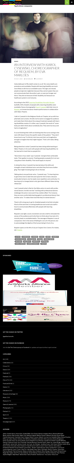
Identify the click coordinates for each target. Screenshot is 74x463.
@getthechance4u (8, 336)
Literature (6, 390)
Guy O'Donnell (22, 442)
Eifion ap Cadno (7, 439)
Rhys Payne (53, 451)
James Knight (65, 442)
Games (5, 387)
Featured (5, 373)
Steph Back (16, 454)
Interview (45, 241)
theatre (43, 243)
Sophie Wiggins (7, 454)
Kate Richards (31, 446)
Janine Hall (13, 444)
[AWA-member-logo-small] (29, 282)
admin (5, 433)
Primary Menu (71, 2)
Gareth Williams (61, 440)
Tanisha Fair (40, 454)
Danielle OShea (56, 437)
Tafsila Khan (23, 454)
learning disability (33, 243)
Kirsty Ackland (18, 447)
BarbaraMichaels (58, 433)
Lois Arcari (61, 447)
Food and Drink (7, 383)
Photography (7, 408)
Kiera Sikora (57, 446)
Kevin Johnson (49, 446)
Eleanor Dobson (17, 439)
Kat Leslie (14, 446)
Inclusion (18, 241)
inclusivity (27, 241)
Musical (5, 401)
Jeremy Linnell (22, 444)
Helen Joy (50, 442)
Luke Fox (23, 449)
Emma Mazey (22, 440)
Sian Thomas (61, 453)
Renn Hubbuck (37, 451)
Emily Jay (14, 440)
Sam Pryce (17, 453)
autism (18, 236)
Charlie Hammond (8, 437)
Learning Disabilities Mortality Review (41, 102)
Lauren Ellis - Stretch (30, 447)
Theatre (5, 418)
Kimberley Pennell (8, 447)
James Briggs (57, 442)
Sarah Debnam (33, 453)
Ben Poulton (16, 435)
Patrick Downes (17, 451)
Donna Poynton (66, 437)
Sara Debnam (25, 453)
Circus (5, 366)
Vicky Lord (55, 454)
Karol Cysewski (41, 107)
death (48, 236)
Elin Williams (27, 439)
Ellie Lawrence (48, 439)
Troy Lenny (48, 454)
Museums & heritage (9, 394)
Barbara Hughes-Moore (45, 433)
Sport (4, 415)
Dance (16, 61)
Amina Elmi (19, 433)
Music (5, 397)
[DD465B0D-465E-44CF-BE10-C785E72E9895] (37, 313)
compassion (26, 236)
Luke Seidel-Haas (32, 449)
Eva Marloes (29, 79)
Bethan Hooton (41, 435)
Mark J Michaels (42, 449)
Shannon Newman (51, 453)
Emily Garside (7, 440)
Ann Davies (34, 433)
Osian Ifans (61, 449)
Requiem (17, 109)
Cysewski (34, 236)
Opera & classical (8, 404)
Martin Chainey (52, 449)
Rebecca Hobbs (27, 451)
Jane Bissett (6, 444)
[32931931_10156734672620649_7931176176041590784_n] (35, 298)
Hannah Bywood (32, 442)
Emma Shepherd (31, 440)
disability (55, 236)
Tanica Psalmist (31, 454)
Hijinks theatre (49, 239)
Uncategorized (7, 422)
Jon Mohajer (36, 444)
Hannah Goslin (41, 442)
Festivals (5, 376)
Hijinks (40, 239)
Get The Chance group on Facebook (18, 347)
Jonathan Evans (45, 444)
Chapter (19, 230)
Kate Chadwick (21, 446)
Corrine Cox (47, 437)
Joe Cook (29, 444)
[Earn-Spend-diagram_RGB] (37, 266)
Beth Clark (23, 435)
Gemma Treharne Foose (10, 442)
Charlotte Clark (19, 437)
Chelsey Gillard (28, 437)
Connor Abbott (38, 437)
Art (4, 359)
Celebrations (7, 362)
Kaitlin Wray (66, 444)
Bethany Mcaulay (51, 435)
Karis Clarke (6, 446)
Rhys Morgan (46, 451)
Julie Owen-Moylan (56, 444)
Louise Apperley (8, 449)
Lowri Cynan (17, 449)
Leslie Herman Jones (43, 447)
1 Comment (39, 79)
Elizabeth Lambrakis (37, 439)
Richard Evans (62, 451)
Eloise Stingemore (58, 439)
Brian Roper (60, 435)
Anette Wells (27, 433)
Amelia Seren (11, 433)
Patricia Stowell (7, 451)
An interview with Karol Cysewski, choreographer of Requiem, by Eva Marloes (36, 70)
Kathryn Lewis (39, 446)
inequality (36, 241)
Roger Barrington (8, 453)
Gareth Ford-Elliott (50, 440)
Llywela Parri (53, 447)
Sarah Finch (41, 453)
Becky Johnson (7, 435)
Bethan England (31, 435)
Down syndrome (20, 239)
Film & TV (6, 380)
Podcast (5, 411)
